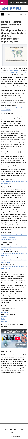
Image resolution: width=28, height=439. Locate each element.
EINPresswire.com (12, 70)
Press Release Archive (16, 429)
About (6, 429)
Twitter (3, 319)
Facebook (4, 316)
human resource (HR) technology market (13, 73)
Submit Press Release (14, 433)
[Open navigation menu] (2, 14)
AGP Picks (4, 2)
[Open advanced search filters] (21, 14)
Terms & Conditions (14, 436)
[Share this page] (26, 14)
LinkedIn (4, 321)
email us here (5, 312)
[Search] (18, 14)
